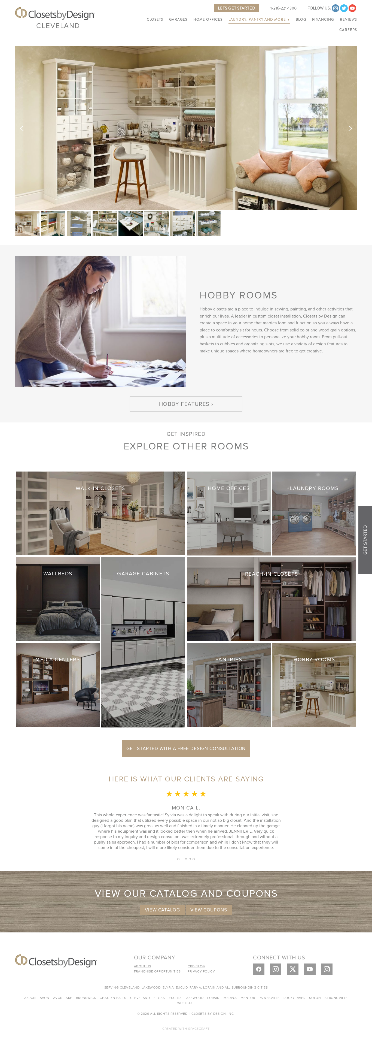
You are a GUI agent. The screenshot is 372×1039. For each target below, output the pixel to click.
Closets (155, 19)
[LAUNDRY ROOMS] (314, 513)
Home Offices (207, 19)
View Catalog (162, 910)
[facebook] (258, 969)
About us (142, 966)
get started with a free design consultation (186, 748)
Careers (348, 30)
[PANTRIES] (229, 684)
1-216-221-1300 (283, 8)
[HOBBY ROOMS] (314, 684)
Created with (186, 1028)
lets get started (236, 8)
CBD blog (196, 966)
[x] (292, 969)
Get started (365, 540)
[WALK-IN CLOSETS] (100, 513)
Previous (21, 128)
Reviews (348, 19)
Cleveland (58, 25)
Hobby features (184, 404)
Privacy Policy (201, 971)
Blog (301, 19)
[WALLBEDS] (57, 598)
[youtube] (352, 8)
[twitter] (344, 8)
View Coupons (208, 910)
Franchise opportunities (157, 971)
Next (350, 128)
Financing (323, 19)
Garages (178, 19)
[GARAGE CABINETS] (143, 641)
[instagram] (335, 8)
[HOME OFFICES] (229, 513)
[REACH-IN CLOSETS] (271, 598)
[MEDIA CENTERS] (57, 684)
